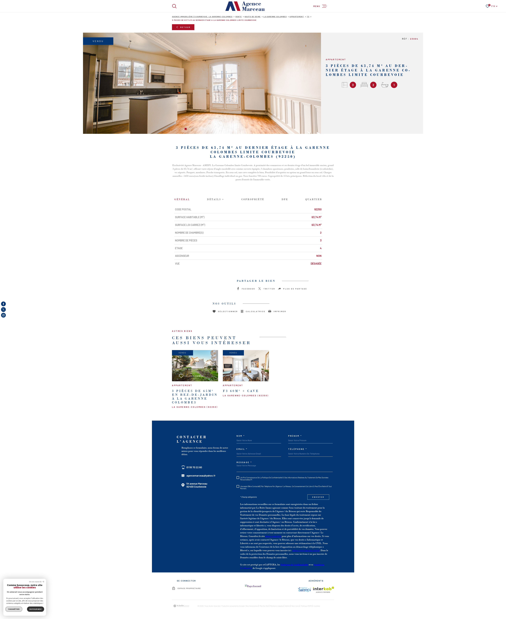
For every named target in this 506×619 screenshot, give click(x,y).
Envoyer (318, 497)
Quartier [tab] (313, 199)
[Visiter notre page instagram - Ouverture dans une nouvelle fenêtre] (3, 315)
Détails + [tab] (215, 199)
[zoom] (202, 83)
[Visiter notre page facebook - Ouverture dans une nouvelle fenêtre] (3, 303)
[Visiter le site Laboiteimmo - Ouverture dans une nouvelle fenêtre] (181, 606)
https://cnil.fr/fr (273, 536)
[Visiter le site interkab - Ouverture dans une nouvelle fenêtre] (323, 590)
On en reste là (35, 582)
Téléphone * (297, 449)
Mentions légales (276, 606)
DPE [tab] (285, 199)
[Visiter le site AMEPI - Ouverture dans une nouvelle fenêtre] (304, 589)
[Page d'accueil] (245, 6)
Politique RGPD (306, 606)
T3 (308, 16)
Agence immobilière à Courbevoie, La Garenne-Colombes (202, 16)
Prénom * (295, 436)
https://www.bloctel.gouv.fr (305, 550)
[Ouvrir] (174, 6)
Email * (242, 449)
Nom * (241, 436)
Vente (238, 16)
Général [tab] (182, 199)
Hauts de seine (253, 16)
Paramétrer (14, 609)
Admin (287, 606)
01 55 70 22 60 (194, 467)
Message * (244, 462)
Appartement (297, 16)
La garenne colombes (275, 16)
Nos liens (295, 606)
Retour (185, 27)
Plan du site (264, 606)
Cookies (317, 606)
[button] (186, 129)
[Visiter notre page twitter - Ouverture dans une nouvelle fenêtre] (3, 309)
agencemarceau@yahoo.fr (200, 475)
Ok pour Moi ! (35, 609)
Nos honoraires (252, 606)
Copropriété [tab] (252, 199)
